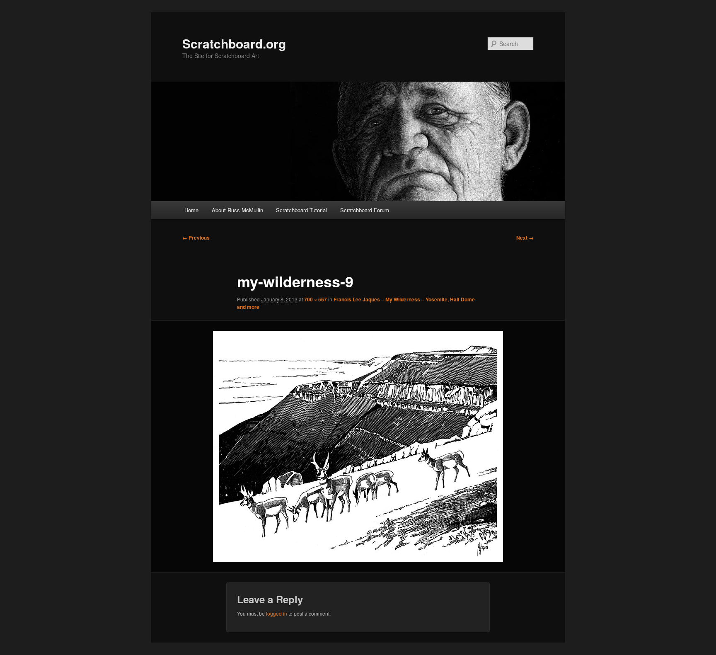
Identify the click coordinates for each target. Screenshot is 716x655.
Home (191, 210)
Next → (525, 237)
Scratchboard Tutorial (301, 210)
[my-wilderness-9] (358, 446)
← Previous (196, 237)
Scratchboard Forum (364, 210)
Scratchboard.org (234, 43)
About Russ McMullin (237, 210)
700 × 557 (315, 299)
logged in (276, 613)
